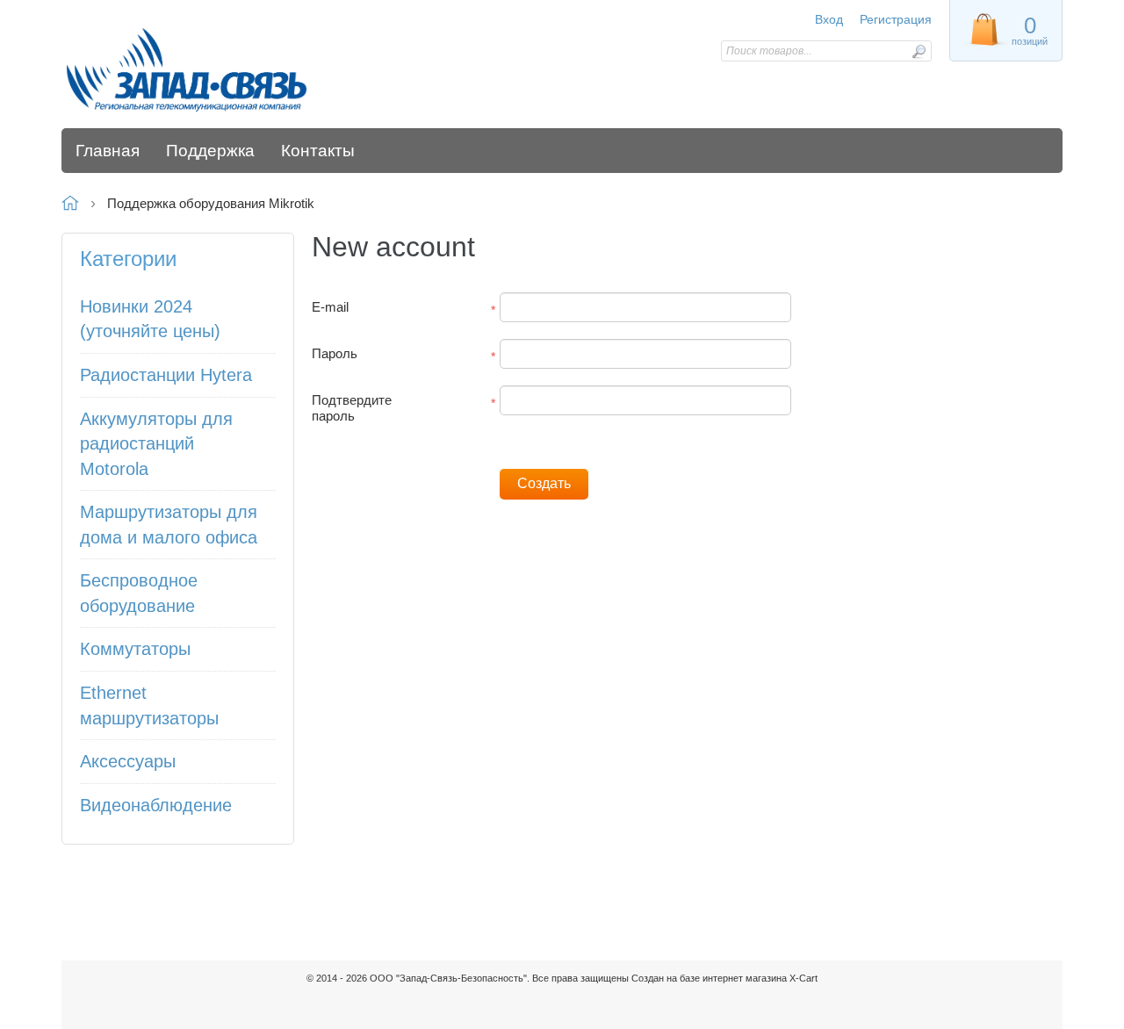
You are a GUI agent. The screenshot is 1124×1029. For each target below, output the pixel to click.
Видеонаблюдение (156, 805)
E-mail (330, 306)
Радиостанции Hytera (166, 375)
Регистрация (896, 19)
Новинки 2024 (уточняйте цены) (150, 319)
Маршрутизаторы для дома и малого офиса (168, 524)
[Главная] (186, 68)
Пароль (334, 353)
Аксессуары (128, 761)
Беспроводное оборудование (139, 593)
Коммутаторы (135, 648)
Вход (829, 19)
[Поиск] (918, 51)
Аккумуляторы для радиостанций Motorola (156, 444)
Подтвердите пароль (352, 407)
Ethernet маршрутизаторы (149, 705)
